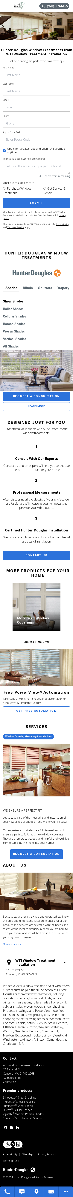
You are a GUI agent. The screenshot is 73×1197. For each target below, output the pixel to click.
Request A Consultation (36, 396)
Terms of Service (15, 227)
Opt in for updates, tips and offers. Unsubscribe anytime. (36, 150)
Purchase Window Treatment (17, 190)
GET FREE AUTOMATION (36, 711)
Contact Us (37, 555)
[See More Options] (66, 1191)
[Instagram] (11, 1127)
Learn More (36, 406)
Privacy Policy (62, 224)
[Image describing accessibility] (13, 1144)
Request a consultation (36, 854)
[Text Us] (22, 1191)
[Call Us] (7, 1191)
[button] (6, 6)
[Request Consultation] (51, 1191)
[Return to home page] (23, 6)
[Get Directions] (36, 1191)
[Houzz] (17, 1127)
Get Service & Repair (54, 190)
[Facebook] (5, 1127)
